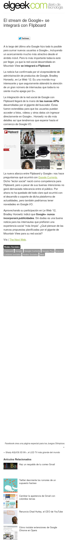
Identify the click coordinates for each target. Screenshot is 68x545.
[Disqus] (34, 303)
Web (42, 254)
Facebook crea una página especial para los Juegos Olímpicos (35, 443)
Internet (59, 250)
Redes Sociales (12, 246)
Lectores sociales (12, 254)
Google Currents (47, 177)
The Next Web (17, 239)
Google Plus (48, 250)
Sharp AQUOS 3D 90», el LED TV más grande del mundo (33, 452)
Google (18, 250)
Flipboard (8, 250)
